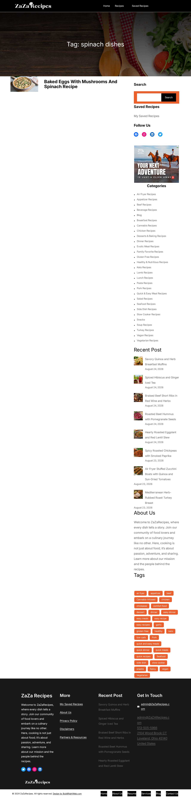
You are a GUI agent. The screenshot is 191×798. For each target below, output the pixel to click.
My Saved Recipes (146, 116)
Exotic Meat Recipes (148, 246)
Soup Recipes (144, 324)
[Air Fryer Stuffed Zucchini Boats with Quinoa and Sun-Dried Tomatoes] (138, 471)
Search (169, 97)
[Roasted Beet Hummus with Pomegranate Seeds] (138, 416)
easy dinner (169, 612)
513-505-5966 (147, 728)
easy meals (142, 618)
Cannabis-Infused (146, 599)
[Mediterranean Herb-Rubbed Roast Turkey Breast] (138, 495)
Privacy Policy (68, 720)
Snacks (141, 319)
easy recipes (143, 624)
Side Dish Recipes (147, 309)
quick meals (162, 650)
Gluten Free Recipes (148, 256)
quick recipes (144, 656)
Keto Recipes (144, 267)
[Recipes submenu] (126, 5)
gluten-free (142, 631)
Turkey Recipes (145, 330)
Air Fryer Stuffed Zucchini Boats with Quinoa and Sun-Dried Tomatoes (160, 474)
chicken (165, 599)
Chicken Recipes (146, 230)
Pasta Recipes (144, 282)
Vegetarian (142, 675)
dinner (154, 612)
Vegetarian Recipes (147, 340)
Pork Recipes (144, 288)
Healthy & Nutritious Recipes (152, 262)
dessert (140, 612)
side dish (141, 662)
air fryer (140, 593)
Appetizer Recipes (147, 199)
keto (170, 631)
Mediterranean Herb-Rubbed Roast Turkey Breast (158, 497)
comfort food (160, 605)
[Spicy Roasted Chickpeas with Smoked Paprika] (138, 453)
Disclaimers (67, 729)
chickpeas (142, 605)
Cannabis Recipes (147, 225)
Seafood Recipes (146, 303)
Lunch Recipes (145, 277)
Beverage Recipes (147, 209)
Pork (154, 637)
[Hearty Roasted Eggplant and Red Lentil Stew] (138, 435)
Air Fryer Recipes (146, 194)
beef (169, 593)
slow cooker (158, 662)
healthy (158, 631)
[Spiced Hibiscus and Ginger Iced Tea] (138, 380)
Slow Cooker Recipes (148, 314)
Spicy (153, 668)
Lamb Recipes (145, 272)
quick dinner (143, 650)
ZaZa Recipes (36, 696)
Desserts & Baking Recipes (151, 235)
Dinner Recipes (145, 241)
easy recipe (160, 618)
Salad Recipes (145, 298)
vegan (165, 668)
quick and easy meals (148, 643)
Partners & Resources (73, 737)
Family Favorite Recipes (150, 251)
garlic (159, 624)
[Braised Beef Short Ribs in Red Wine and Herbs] (138, 398)
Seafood (161, 656)
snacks (140, 668)
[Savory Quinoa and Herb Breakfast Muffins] (138, 361)
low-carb (141, 637)
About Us (65, 712)
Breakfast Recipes (147, 220)
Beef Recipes (144, 204)
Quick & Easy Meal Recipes (152, 293)
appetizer (155, 593)
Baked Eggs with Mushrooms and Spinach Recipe (80, 84)
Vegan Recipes (145, 335)
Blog (139, 215)
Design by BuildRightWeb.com (67, 793)
